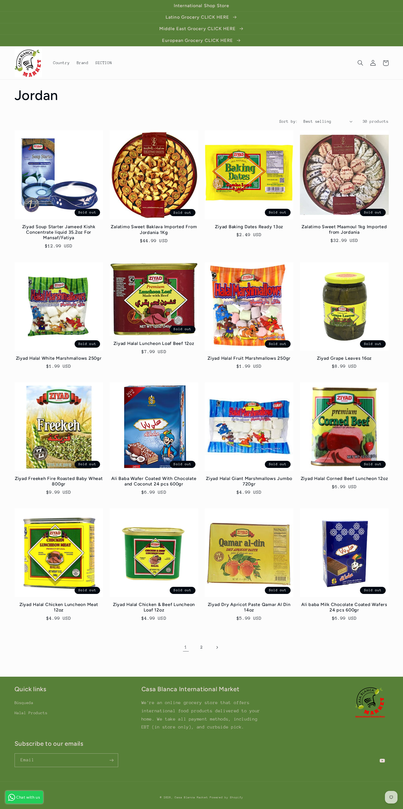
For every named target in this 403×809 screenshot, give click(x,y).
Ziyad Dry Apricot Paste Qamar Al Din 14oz (249, 607)
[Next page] (217, 647)
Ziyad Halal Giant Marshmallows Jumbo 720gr (249, 481)
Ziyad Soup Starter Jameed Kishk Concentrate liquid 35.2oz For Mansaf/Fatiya (58, 232)
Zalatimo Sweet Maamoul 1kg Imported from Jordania (344, 229)
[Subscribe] (111, 760)
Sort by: (288, 121)
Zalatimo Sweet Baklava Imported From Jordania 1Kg (154, 229)
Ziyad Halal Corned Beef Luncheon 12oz (344, 478)
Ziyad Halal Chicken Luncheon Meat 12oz (58, 607)
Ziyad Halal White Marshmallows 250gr (59, 358)
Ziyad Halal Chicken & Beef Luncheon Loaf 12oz (154, 607)
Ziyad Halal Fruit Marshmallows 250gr (249, 358)
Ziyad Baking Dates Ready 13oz (249, 226)
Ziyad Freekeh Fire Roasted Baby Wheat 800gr (59, 481)
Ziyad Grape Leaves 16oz (344, 358)
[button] (360, 63)
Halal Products (31, 713)
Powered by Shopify (226, 797)
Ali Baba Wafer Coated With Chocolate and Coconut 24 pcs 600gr (153, 481)
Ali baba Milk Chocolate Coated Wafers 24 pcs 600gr (344, 607)
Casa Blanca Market (192, 797)
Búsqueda (24, 703)
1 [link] (186, 647)
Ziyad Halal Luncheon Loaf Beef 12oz (153, 343)
